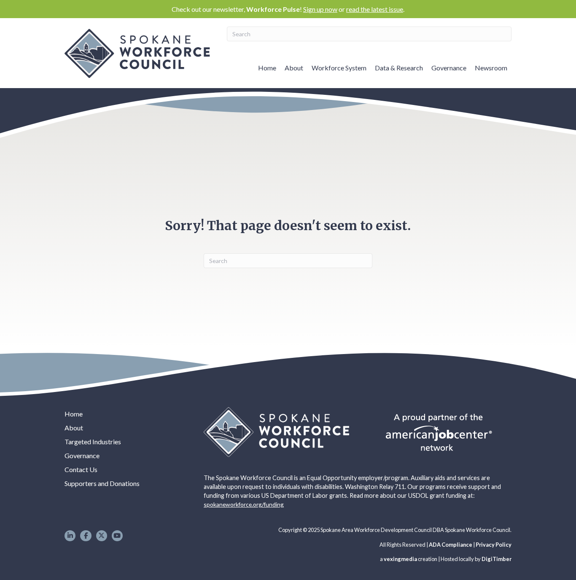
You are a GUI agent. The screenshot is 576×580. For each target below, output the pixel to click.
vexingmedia (400, 559)
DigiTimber (496, 559)
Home (267, 68)
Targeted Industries (93, 442)
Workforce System (339, 68)
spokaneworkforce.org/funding (244, 504)
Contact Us (81, 469)
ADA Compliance (450, 544)
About (294, 68)
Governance (448, 68)
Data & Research (399, 68)
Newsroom (491, 68)
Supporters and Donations (102, 483)
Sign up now (320, 9)
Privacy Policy (493, 544)
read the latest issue (374, 9)
